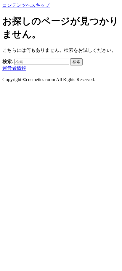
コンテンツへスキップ (26, 5)
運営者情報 (14, 68)
